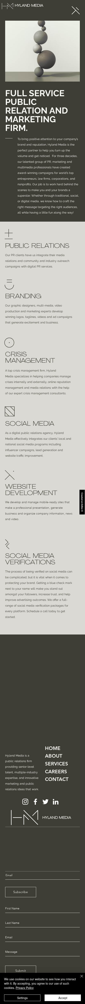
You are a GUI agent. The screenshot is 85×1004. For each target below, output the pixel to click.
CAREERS (56, 772)
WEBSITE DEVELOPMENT (31, 490)
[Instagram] (25, 802)
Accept (62, 998)
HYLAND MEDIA (29, 5)
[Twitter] (45, 802)
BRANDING (23, 296)
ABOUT (53, 756)
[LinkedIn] (56, 802)
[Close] (79, 979)
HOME (52, 748)
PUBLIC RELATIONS (37, 246)
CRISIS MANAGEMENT (30, 358)
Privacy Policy (25, 988)
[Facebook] (35, 802)
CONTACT (56, 779)
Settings (22, 998)
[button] (76, 10)
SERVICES (56, 764)
